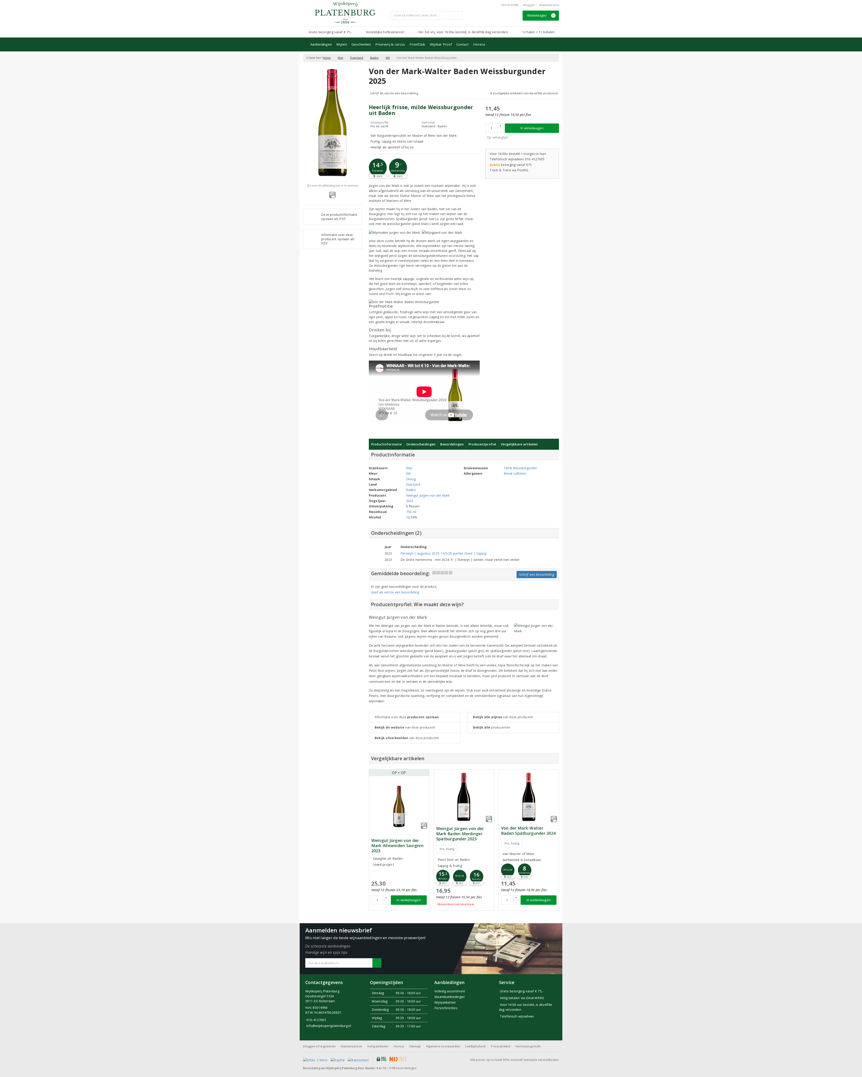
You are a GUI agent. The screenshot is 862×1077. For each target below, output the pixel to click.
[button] (378, 167)
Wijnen (341, 44)
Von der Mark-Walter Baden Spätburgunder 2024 (528, 831)
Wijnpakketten (445, 1002)
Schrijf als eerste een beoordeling (394, 93)
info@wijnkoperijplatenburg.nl (328, 1026)
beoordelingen (402, 1068)
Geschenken (361, 44)
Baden (374, 58)
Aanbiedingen (321, 44)
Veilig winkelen (377, 1046)
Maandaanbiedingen (449, 997)
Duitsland (356, 58)
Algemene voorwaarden (443, 1046)
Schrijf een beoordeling (536, 574)
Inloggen (529, 5)
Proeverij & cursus (390, 44)
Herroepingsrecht (527, 1046)
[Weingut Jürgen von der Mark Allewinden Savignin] (399, 806)
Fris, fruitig (447, 849)
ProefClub (417, 44)
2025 (409, 501)
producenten (491, 727)
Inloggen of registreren (319, 1046)
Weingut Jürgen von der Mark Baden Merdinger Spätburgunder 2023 (460, 833)
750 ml (411, 512)
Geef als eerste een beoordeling (395, 592)
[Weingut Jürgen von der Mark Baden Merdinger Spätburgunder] (464, 797)
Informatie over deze (407, 717)
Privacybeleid (500, 1046)
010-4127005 (510, 5)
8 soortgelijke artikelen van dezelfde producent (524, 93)
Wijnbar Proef (441, 44)
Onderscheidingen (420, 444)
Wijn (340, 58)
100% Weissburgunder (520, 468)
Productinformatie (386, 444)
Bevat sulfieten (515, 473)
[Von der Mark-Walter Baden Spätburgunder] (529, 797)
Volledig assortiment (449, 991)
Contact (462, 44)
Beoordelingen (452, 444)
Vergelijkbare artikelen (519, 444)
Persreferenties (445, 1008)
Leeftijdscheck (475, 1046)
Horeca (479, 44)
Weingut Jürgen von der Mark (428, 495)
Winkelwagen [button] (540, 15)
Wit (388, 58)
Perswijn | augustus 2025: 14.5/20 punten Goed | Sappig (443, 553)
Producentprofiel (482, 444)
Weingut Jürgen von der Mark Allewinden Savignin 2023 (397, 845)
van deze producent (405, 727)
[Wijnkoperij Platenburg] (345, 13)
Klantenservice (549, 5)
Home (327, 58)
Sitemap (415, 1046)
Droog (411, 479)
